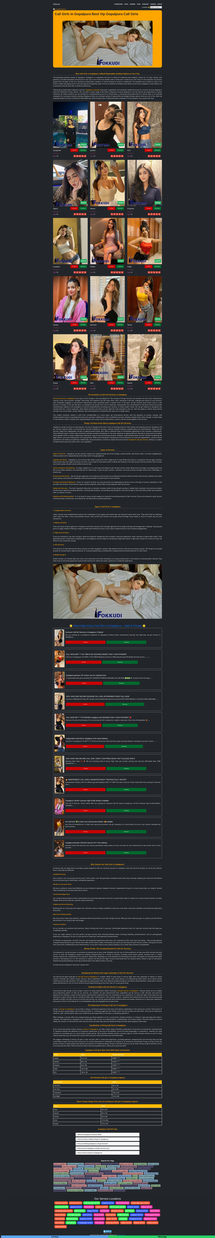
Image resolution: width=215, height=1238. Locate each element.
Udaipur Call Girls (126, 1223)
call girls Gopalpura (59, 1188)
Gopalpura (62, 9)
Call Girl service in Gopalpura (75, 1164)
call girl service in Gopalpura (128, 991)
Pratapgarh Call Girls (136, 1219)
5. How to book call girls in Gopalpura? (89, 1153)
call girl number (155, 1185)
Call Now (74, 150)
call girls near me (93, 1171)
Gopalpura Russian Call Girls (128, 1185)
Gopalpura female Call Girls (145, 1166)
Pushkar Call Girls (152, 1223)
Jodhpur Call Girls (146, 1207)
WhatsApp (83, 150)
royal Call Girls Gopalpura (151, 1173)
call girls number (78, 1169)
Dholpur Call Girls (123, 1215)
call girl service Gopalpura (88, 977)
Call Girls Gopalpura (131, 1178)
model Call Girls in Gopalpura (125, 1169)
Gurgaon (145, 4)
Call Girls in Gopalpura (60, 1164)
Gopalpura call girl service (138, 440)
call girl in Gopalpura (67, 1009)
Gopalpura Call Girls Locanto (92, 1164)
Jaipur (160, 4)
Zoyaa (55, 383)
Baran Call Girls (154, 1211)
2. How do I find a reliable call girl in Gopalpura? (92, 1139)
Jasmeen (93, 325)
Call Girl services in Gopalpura (64, 398)
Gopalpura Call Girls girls (77, 1176)
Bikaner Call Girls (80, 1211)
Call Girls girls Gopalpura (76, 1173)
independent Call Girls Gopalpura (132, 1181)
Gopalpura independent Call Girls (138, 1171)
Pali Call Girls (123, 1219)
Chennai (153, 4)
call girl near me (91, 1181)
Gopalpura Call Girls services (142, 1169)
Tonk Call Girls (99, 1223)
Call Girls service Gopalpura (61, 1171)
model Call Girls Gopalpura (99, 1178)
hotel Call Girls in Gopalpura (61, 1176)
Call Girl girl (57, 1166)
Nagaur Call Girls (111, 1219)
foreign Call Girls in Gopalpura (113, 1173)
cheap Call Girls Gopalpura (150, 1181)
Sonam (55, 325)
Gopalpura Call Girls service (108, 1169)
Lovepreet (57, 150)
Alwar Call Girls (88, 1207)
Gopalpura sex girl (101, 1166)
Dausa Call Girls (110, 1215)
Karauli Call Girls (99, 1219)
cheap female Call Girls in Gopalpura (133, 1173)
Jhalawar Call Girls (72, 1219)
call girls (135, 1176)
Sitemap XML (121, 1235)
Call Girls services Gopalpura (128, 1166)
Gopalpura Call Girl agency (79, 1185)
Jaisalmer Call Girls (133, 1207)
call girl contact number (116, 1188)
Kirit (128, 150)
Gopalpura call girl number (114, 1181)
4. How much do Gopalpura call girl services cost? (92, 1148)
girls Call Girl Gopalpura (60, 1183)
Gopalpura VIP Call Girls (78, 1181)
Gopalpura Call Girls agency (73, 1188)
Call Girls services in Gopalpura (62, 1181)
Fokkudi (56, 4)
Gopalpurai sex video (144, 1185)
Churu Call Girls (98, 1215)
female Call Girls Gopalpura (146, 1178)
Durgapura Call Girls (108, 1203)
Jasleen (93, 150)
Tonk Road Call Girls (75, 1203)
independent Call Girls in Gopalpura (63, 1178)
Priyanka (130, 208)
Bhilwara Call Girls (139, 1223)
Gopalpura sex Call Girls (126, 1164)
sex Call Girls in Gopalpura (109, 1176)
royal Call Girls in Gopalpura (119, 1171)
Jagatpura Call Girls (76, 1207)
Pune (138, 4)
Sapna (55, 208)
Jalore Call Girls (59, 1219)
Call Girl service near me (124, 1176)
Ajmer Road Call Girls (122, 1203)
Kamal (129, 383)
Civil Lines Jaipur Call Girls (91, 1203)
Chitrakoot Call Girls (61, 1203)
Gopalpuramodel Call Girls (141, 1183)
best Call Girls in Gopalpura (105, 1190)
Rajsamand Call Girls (150, 1219)
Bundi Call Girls (87, 1215)
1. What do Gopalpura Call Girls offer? (89, 1135)
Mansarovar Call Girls (61, 1207)
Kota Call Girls (105, 1211)
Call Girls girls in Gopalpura (92, 1169)
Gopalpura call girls (93, 90)
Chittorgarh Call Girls (74, 1215)
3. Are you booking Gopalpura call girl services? (92, 1144)
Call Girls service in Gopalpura (117, 1178)
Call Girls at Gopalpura (140, 1164)
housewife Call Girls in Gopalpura (63, 1169)
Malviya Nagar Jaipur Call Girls (140, 1203)
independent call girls (110, 1183)
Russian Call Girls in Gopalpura (78, 1171)
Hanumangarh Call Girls (152, 1215)
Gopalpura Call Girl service (95, 1185)
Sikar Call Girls (59, 1223)
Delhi (126, 4)
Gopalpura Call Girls (153, 1164)
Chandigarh (118, 4)
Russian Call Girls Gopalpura (146, 1176)
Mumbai (132, 4)
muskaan (56, 267)
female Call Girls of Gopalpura (62, 1185)
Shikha (92, 267)
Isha (91, 383)
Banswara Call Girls (142, 1211)
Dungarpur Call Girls (137, 1215)
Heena (92, 208)
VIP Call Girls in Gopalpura (125, 1183)
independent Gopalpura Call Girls (94, 1173)
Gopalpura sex (101, 1181)
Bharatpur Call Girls (117, 1211)
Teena (129, 325)
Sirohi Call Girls (71, 1223)
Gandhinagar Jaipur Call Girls (63, 1211)
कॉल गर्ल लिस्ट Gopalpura (60, 1190)
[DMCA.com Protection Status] (107, 1232)
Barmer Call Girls (60, 1215)
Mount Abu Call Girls (112, 1223)
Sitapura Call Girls (93, 1211)
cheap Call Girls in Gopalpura (83, 1178)
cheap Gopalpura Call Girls (61, 1173)
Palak (129, 267)
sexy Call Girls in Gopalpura (132, 1188)
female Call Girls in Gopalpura (86, 1166)
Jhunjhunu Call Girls (86, 1219)
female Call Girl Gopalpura (93, 1176)
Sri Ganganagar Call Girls (85, 1223)
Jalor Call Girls (130, 1211)
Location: (146, 7)
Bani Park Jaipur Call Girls (117, 1207)
